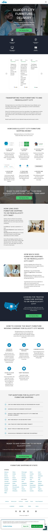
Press (29, 506)
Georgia (6, 488)
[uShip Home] (4, 2)
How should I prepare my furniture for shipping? (22, 433)
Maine (13, 483)
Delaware (6, 485)
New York (24, 490)
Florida (6, 487)
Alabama (6, 472)
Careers (21, 506)
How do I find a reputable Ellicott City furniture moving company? (23, 414)
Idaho (5, 492)
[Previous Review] (6, 73)
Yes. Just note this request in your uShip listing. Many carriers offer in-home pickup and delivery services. (24, 405)
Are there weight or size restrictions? (19, 419)
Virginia (39, 483)
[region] (23, 524)
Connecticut (7, 483)
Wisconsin (40, 490)
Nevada (23, 479)
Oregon (31, 483)
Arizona (6, 475)
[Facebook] (16, 511)
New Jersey (24, 485)
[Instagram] (20, 511)
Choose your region (23, 515)
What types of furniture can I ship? (18, 428)
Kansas (14, 477)
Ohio (31, 479)
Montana (24, 475)
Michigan (14, 488)
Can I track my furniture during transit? (20, 424)
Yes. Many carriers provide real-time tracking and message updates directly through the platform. (23, 425)
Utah (39, 479)
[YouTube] (28, 511)
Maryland (14, 485)
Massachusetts (15, 487)
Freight (26, 501)
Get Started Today (24, 456)
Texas (39, 477)
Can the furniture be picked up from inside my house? (24, 404)
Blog (37, 506)
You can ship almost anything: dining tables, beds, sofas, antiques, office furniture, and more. (22, 429)
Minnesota (14, 490)
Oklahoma (32, 481)
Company (12, 506)
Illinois (13, 472)
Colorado (6, 481)
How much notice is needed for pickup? (20, 409)
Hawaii (6, 490)
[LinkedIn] (36, 511)
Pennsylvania (33, 485)
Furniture (21, 501)
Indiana (14, 474)
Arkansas (6, 477)
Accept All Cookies (37, 526)
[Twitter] (24, 511)
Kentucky (14, 479)
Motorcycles (13, 501)
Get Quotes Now (24, 30)
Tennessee (40, 475)
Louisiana (14, 481)
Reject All (25, 526)
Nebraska (24, 477)
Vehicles (7, 501)
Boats (32, 501)
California (6, 479)
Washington (40, 485)
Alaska (5, 474)
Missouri (24, 474)
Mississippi (24, 472)
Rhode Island (32, 487)
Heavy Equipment (39, 501)
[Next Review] (41, 73)
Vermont (40, 481)
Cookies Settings (7, 526)
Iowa (13, 475)
